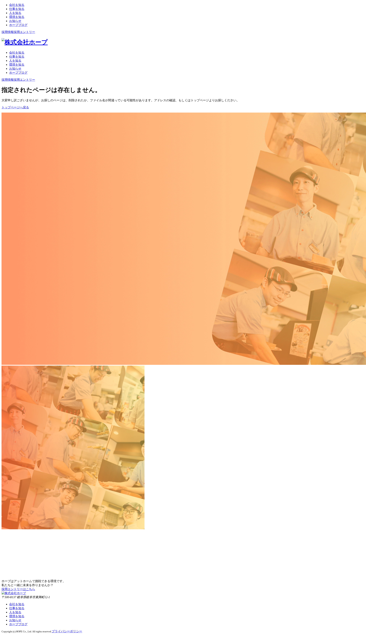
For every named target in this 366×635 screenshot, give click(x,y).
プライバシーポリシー (67, 631)
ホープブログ (18, 624)
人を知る (15, 612)
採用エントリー (24, 32)
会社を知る (16, 604)
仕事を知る (16, 608)
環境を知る (16, 616)
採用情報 (8, 32)
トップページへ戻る (15, 107)
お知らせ (15, 620)
